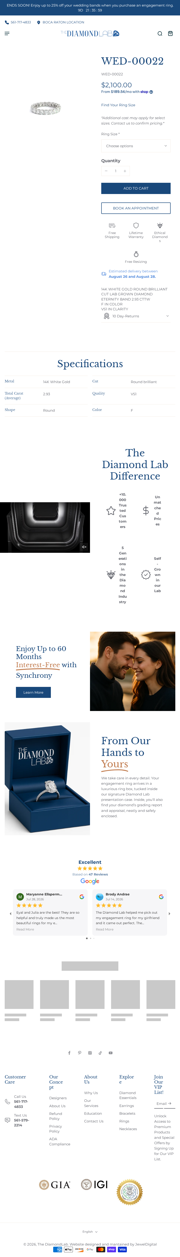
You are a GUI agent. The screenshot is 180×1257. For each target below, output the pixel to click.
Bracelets (127, 1113)
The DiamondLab (53, 1244)
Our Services (91, 1103)
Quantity (110, 160)
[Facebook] (69, 1053)
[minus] (106, 170)
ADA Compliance (59, 1141)
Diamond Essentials (127, 1095)
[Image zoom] (47, 98)
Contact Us (93, 1121)
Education (93, 1113)
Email (162, 1103)
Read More (25, 929)
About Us (57, 1106)
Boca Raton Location (63, 22)
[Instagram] (90, 1053)
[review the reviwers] (81, 896)
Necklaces (128, 1129)
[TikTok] (100, 1053)
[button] (136, 188)
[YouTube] (110, 1053)
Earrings (126, 1105)
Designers (58, 1098)
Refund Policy (55, 1116)
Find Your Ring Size (118, 105)
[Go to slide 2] (90, 938)
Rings (124, 1121)
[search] (160, 33)
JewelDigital (146, 1244)
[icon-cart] (170, 33)
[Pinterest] (80, 1053)
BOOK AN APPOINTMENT (136, 208)
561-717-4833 (21, 22)
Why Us (91, 1093)
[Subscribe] (169, 1104)
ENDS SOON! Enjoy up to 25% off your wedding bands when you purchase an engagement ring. (90, 7)
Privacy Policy (55, 1128)
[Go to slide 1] (87, 938)
